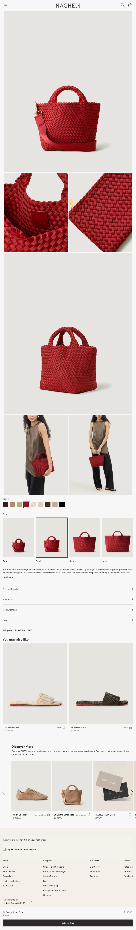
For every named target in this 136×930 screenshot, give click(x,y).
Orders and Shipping (53, 866)
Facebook (128, 876)
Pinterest (127, 871)
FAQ (45, 881)
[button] (123, 6)
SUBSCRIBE (132, 840)
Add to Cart (68, 923)
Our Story (95, 866)
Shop (5, 866)
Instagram (128, 866)
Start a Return (50, 876)
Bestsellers (8, 876)
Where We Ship (51, 885)
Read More (8, 577)
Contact (47, 895)
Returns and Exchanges (55, 871)
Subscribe (95, 871)
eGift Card (8, 885)
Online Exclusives (11, 881)
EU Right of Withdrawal (54, 890)
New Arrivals (9, 871)
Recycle (94, 876)
